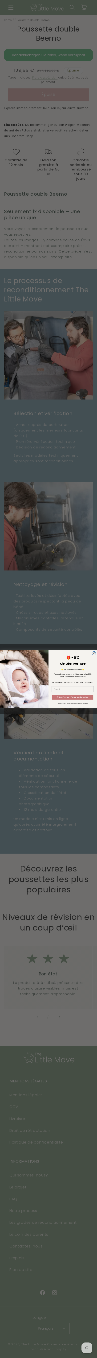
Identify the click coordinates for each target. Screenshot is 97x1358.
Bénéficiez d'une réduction (73, 697)
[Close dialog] (94, 653)
